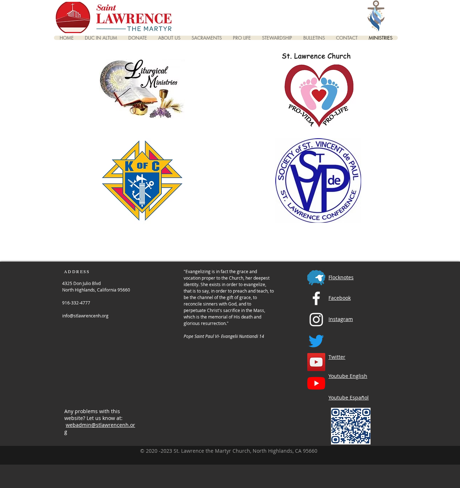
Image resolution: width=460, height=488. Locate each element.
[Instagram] (316, 320)
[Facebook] (316, 298)
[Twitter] (316, 341)
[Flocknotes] (316, 277)
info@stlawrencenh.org (85, 315)
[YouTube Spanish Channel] (316, 383)
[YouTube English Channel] (316, 362)
